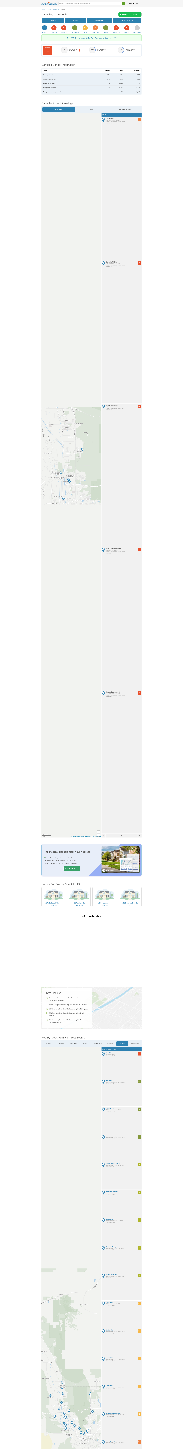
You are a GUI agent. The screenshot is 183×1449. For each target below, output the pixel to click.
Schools (122, 1043)
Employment (98, 1043)
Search (43, 9)
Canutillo (56, 9)
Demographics (99, 20)
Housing (110, 1043)
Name (91, 109)
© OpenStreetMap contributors (83, 836)
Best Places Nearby (127, 20)
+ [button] (98, 832)
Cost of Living (73, 1043)
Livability (129, 3)
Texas (49, 9)
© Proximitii (73, 836)
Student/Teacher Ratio (124, 109)
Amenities (61, 1043)
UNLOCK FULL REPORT (131, 14)
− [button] (98, 835)
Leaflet (99, 836)
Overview (53, 20)
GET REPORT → (72, 869)
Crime (85, 1043)
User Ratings (135, 1043)
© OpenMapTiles (94, 836)
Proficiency (58, 109)
